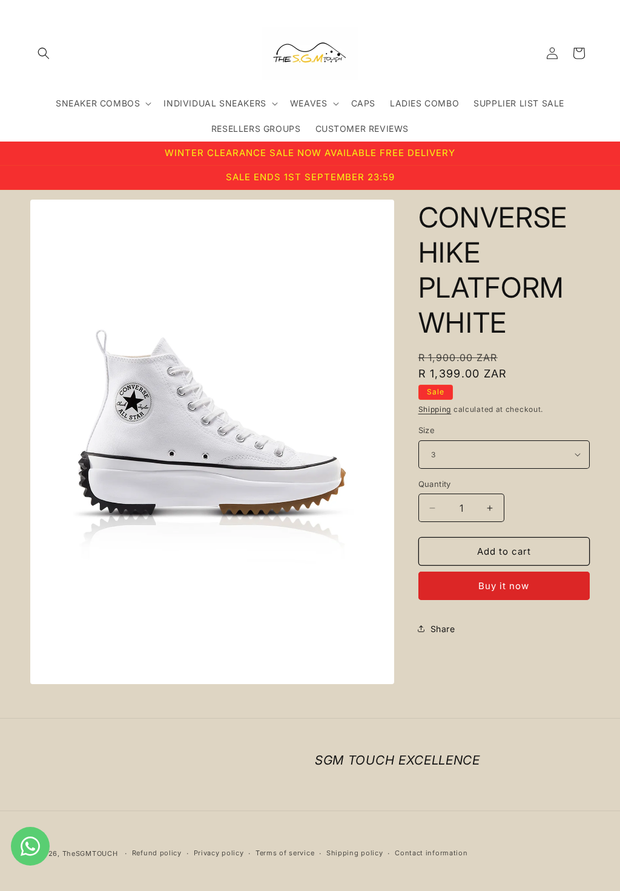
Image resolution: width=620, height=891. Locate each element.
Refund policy (157, 853)
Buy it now (503, 586)
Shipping (435, 409)
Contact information (431, 853)
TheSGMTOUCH (90, 853)
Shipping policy (354, 853)
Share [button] (442, 629)
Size (426, 430)
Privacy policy (219, 853)
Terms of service (285, 853)
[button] (43, 53)
